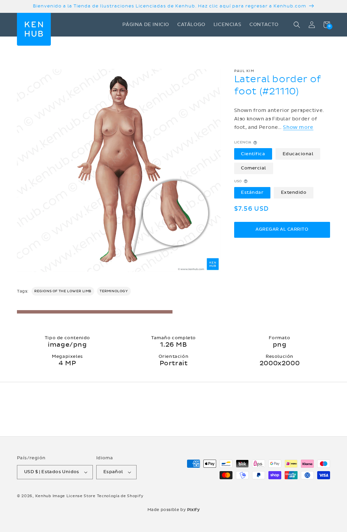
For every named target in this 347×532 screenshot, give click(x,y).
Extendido (294, 192)
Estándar (252, 192)
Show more (298, 127)
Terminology (114, 291)
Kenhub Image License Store (65, 496)
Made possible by (173, 509)
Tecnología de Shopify (120, 496)
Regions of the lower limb (62, 291)
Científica (253, 154)
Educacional (298, 154)
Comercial (253, 168)
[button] (296, 24)
